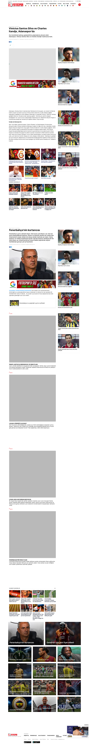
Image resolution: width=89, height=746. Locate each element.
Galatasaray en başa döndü (63, 647)
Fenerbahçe (17, 228)
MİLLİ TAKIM (66, 3)
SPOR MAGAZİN (63, 1)
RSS (48, 739)
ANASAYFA (10, 1)
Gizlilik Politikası (35, 739)
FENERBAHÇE (35, 3)
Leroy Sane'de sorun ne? (38, 647)
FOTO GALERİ (20, 1)
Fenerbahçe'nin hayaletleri (13, 697)
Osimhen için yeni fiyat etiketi (51, 622)
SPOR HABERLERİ (41, 1)
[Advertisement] (32, 439)
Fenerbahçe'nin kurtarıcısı (13, 622)
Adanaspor (17, 26)
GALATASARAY (44, 3)
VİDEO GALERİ (25, 1)
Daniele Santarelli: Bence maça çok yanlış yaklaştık (67, 152)
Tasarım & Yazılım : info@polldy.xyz (57, 739)
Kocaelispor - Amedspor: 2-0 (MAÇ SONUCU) (67, 697)
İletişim (29, 739)
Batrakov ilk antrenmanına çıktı (63, 110)
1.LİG (58, 1)
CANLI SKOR (15, 1)
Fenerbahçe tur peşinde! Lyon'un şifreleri (16, 680)
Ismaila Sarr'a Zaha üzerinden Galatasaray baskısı (18, 663)
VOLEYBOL (35, 1)
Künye (25, 739)
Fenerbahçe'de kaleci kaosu (13, 647)
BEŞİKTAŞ (28, 3)
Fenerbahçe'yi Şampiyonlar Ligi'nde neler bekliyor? (68, 663)
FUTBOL (60, 3)
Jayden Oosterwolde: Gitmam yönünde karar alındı (67, 131)
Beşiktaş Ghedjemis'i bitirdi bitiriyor (64, 47)
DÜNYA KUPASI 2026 (69, 1)
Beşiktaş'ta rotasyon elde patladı (39, 663)
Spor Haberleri (11, 26)
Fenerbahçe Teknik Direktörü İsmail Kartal (20, 290)
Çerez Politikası (43, 739)
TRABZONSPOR (52, 3)
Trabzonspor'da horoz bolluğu (63, 680)
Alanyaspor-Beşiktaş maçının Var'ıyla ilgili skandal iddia (43, 680)
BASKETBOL (31, 1)
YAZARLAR (72, 3)
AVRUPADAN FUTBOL (49, 1)
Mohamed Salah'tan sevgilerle (63, 89)
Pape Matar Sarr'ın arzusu (62, 68)
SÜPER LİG (55, 1)
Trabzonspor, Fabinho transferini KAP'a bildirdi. (42, 697)
